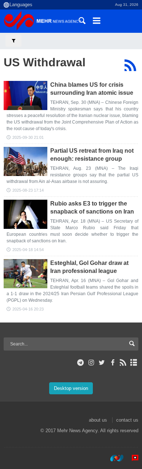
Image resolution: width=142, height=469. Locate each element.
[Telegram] (80, 362)
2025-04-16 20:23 (28, 309)
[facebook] (112, 362)
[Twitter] (101, 362)
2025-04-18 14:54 (28, 249)
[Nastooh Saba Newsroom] (113, 457)
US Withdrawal (45, 62)
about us (98, 420)
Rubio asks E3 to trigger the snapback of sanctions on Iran (92, 207)
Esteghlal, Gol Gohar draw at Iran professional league (89, 267)
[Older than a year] (25, 161)
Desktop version (71, 388)
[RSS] (130, 65)
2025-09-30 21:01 (28, 137)
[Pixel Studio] (131, 457)
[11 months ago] (25, 95)
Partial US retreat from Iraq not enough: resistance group (92, 155)
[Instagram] (91, 362)
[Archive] (133, 362)
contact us (127, 420)
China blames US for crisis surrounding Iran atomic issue (91, 89)
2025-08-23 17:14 (28, 190)
